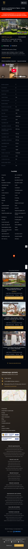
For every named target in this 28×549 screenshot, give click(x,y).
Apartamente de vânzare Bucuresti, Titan (14, 456)
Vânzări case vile (14, 459)
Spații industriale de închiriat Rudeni (14, 518)
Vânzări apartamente (14, 446)
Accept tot (18, 545)
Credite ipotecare (6, 423)
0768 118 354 (7, 378)
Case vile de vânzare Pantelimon (14, 466)
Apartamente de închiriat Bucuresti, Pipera (14, 504)
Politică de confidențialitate (8, 430)
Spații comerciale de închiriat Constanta (14, 517)
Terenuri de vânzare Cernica (14, 478)
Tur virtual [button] (16, 284)
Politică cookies (5, 428)
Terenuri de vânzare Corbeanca (14, 476)
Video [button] (19, 32)
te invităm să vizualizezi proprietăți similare (14, 15)
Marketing (21, 541)
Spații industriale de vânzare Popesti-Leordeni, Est (14, 488)
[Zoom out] (26, 268)
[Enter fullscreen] (26, 246)
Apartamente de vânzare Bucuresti (14, 447)
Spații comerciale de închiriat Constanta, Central (14, 520)
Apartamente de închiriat (14, 493)
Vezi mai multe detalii (14, 298)
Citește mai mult (6, 57)
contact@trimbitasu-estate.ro (11, 381)
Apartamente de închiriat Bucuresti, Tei (14, 502)
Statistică (14, 541)
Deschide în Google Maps (10, 386)
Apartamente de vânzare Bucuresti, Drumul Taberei (14, 453)
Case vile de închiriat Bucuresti (14, 508)
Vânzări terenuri (14, 473)
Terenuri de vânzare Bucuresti (14, 474)
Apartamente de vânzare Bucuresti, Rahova (14, 449)
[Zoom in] (26, 266)
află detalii (18, 539)
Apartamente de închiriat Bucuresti (14, 495)
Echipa (3, 412)
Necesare (7, 541)
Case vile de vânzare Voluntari (14, 464)
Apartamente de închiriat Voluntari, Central (14, 500)
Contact (4, 421)
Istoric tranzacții (5, 417)
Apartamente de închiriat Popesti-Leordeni (14, 497)
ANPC (3, 426)
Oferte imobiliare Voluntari (9, 61)
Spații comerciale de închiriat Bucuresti (14, 513)
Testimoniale (5, 414)
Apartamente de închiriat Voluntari (14, 498)
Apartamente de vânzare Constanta (14, 451)
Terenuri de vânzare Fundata (14, 479)
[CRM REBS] (17, 531)
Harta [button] (25, 32)
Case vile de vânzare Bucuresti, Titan (14, 469)
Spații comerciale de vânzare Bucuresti (14, 484)
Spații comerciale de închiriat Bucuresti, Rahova (14, 515)
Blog (3, 419)
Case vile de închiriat (14, 507)
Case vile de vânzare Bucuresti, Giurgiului (14, 468)
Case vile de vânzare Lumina (14, 463)
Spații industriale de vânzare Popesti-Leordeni (14, 486)
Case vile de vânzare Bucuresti (14, 461)
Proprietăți (4, 408)
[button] (2, 26)
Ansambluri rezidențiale (7, 410)
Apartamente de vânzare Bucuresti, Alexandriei (14, 454)
